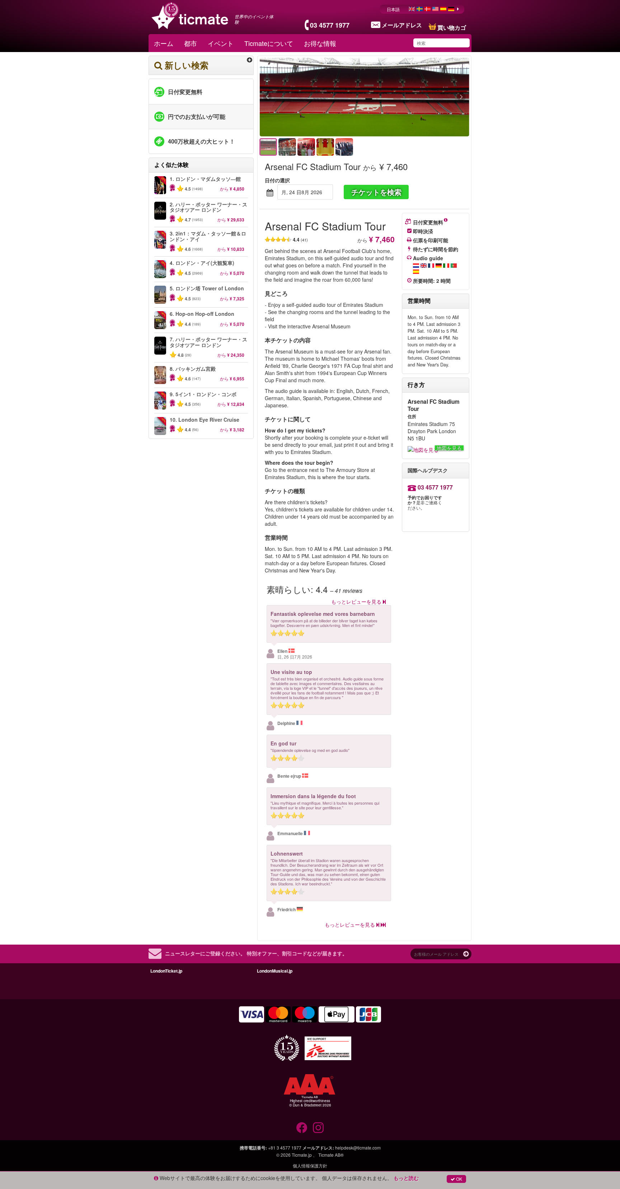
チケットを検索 (376, 192)
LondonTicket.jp (166, 971)
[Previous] (306, 97)
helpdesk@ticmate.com (358, 1147)
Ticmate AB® (331, 1155)
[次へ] (422, 97)
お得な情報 (320, 43)
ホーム (163, 43)
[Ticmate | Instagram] (318, 1127)
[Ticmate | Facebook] (301, 1127)
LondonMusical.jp (274, 971)
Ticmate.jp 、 (304, 1155)
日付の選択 (277, 180)
